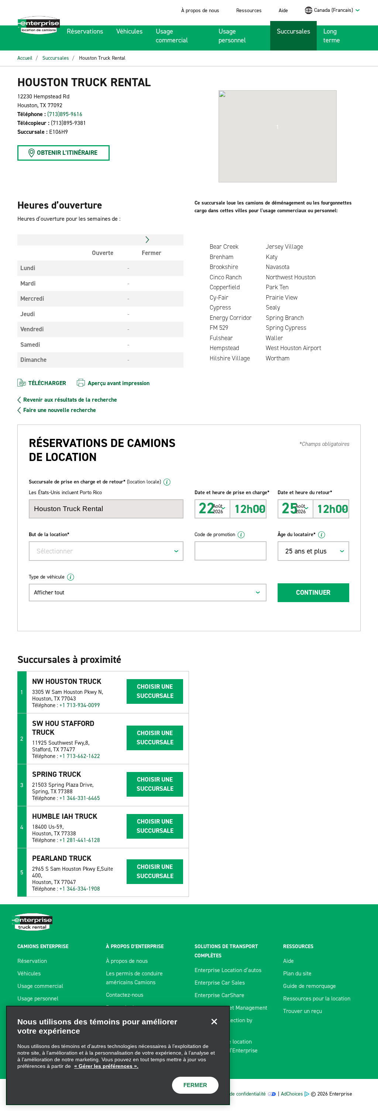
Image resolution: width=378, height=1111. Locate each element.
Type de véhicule (47, 576)
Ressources (249, 10)
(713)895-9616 (64, 114)
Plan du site (297, 973)
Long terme (331, 36)
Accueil (24, 58)
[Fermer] (214, 1021)
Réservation (32, 961)
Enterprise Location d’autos (228, 970)
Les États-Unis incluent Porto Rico (65, 492)
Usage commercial (172, 36)
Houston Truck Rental (102, 58)
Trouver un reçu (302, 1011)
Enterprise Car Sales (220, 982)
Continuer (313, 592)
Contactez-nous (124, 995)
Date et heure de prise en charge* (231, 492)
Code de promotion (215, 534)
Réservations (85, 31)
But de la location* (49, 534)
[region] (118, 1055)
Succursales (293, 31)
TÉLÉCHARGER (47, 383)
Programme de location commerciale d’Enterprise (226, 1046)
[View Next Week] (147, 239)
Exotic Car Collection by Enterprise (223, 1024)
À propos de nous (200, 10)
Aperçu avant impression (119, 383)
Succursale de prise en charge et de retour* (95, 481)
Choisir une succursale (155, 691)
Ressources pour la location (316, 998)
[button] (277, 127)
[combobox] (337, 10)
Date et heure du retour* (305, 492)
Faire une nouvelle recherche (59, 410)
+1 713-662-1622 (79, 756)
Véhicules (129, 31)
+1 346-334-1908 (79, 888)
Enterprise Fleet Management (231, 1008)
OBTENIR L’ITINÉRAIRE (67, 153)
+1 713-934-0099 (79, 705)
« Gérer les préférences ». (106, 1066)
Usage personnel (232, 36)
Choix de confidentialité (241, 1093)
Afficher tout (49, 592)
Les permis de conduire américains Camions (134, 977)
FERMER (195, 1085)
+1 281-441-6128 (79, 840)
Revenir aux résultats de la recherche (70, 399)
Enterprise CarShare (219, 995)
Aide (283, 10)
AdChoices (292, 1093)
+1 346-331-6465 (79, 798)
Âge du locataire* (297, 534)
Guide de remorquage (309, 986)
